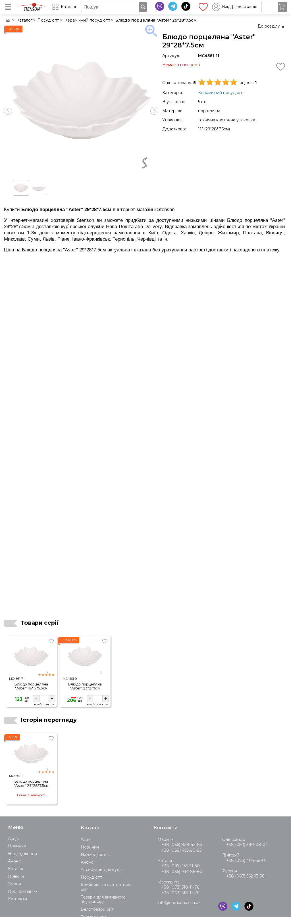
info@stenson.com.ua (179, 902)
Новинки (17, 846)
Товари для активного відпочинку (103, 900)
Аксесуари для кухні (101, 869)
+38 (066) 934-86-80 (181, 871)
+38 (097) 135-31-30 (180, 865)
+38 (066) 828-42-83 (181, 844)
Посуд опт (91, 877)
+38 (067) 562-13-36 (245, 876)
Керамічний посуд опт (221, 92)
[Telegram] (172, 6)
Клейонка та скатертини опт (106, 887)
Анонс (14, 861)
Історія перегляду (49, 719)
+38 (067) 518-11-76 (180, 892)
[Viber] (159, 6)
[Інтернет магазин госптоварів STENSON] (7, 20)
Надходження (22, 853)
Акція (13, 838)
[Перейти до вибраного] (203, 6)
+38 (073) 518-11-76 (180, 887)
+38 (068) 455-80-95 (181, 850)
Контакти (17, 898)
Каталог (16, 868)
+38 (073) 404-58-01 (246, 860)
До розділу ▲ (271, 26)
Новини (16, 876)
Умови (14, 883)
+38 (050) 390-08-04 (247, 844)
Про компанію (22, 891)
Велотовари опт (97, 909)
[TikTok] (185, 6)
